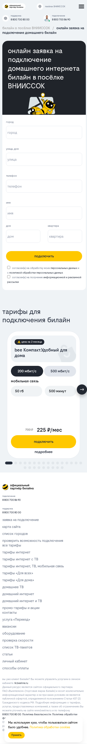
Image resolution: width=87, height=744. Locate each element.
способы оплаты (15, 668)
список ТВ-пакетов (17, 647)
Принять (16, 735)
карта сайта (11, 527)
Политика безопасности (36, 714)
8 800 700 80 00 (20, 19)
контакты (9, 612)
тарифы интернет (16, 552)
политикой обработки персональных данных (36, 272)
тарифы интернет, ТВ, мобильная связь (33, 566)
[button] (9, 463)
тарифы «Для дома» (18, 580)
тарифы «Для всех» (17, 573)
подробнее (43, 452)
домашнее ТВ (13, 587)
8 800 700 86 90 (61, 19)
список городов (15, 534)
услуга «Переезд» (16, 619)
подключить (44, 256)
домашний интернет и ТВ (22, 601)
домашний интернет (18, 594)
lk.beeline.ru (21, 683)
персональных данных (64, 268)
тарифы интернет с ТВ (20, 559)
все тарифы (11, 545)
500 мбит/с (60, 371)
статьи (7, 654)
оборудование (13, 633)
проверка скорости (17, 640)
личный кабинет (14, 661)
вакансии (9, 626)
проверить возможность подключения (32, 541)
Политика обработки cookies (50, 727)
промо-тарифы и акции (20, 608)
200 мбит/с (27, 371)
